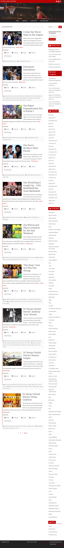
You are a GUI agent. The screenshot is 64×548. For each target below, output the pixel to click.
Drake (50, 288)
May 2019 (51, 203)
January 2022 (52, 169)
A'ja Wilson (7, 257)
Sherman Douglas (53, 446)
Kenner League (27, 384)
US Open (51, 494)
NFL (50, 408)
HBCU (50, 323)
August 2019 (52, 200)
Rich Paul (51, 420)
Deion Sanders (52, 280)
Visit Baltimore (53, 503)
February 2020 (52, 192)
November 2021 (53, 175)
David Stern (52, 277)
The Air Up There (53, 474)
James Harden (52, 334)
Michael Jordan (53, 386)
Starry (33, 257)
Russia (50, 431)
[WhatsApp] (60, 1)
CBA (50, 263)
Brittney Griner (53, 251)
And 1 (50, 226)
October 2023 (52, 143)
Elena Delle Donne (53, 294)
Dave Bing (51, 274)
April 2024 (51, 137)
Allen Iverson (7, 384)
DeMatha (32, 341)
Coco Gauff (51, 268)
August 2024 (52, 135)
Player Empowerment (18, 137)
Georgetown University (55, 308)
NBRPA (50, 403)
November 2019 (53, 195)
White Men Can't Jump (18, 175)
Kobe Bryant (52, 348)
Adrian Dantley (8, 341)
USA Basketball (19, 217)
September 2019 (53, 197)
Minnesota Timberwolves (26, 96)
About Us (24, 20)
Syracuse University (54, 465)
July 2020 (51, 189)
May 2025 (51, 126)
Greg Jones (13, 426)
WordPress (59, 544)
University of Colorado (54, 485)
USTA (50, 500)
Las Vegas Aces (52, 357)
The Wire (51, 480)
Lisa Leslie (30, 299)
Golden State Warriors (54, 317)
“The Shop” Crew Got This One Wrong (31, 268)
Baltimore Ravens (53, 241)
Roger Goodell (52, 426)
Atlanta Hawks (52, 235)
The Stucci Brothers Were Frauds (30, 148)
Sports (14, 61)
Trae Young (52, 483)
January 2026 (52, 118)
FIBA (11, 217)
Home (17, 20)
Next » (26, 433)
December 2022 (53, 152)
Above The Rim (53, 215)
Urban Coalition (27, 426)
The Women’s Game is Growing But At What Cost (55, 90)
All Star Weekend (14, 257)
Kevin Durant (52, 345)
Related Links (44, 20)
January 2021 (52, 183)
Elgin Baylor (52, 297)
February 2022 (52, 166)
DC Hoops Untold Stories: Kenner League (32, 355)
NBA (11, 61)
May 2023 (51, 146)
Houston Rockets (53, 328)
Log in (50, 526)
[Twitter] (56, 1)
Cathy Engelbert (53, 260)
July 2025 (51, 123)
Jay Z (50, 337)
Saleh (50, 434)
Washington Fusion (54, 505)
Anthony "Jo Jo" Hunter (18, 341)
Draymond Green (14, 299)
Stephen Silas (52, 457)
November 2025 (53, 120)
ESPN (50, 300)
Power (50, 417)
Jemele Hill (51, 340)
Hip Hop (51, 325)
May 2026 (51, 115)
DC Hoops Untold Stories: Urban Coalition (31, 397)
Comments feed (53, 532)
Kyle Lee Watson (53, 351)
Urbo (33, 426)
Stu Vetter (27, 343)
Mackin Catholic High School (10, 343)
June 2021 (51, 180)
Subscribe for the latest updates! (55, 32)
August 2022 (52, 157)
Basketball (6, 61)
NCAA (50, 406)
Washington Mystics (54, 508)
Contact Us (34, 20)
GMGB (50, 314)
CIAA (50, 266)
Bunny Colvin (52, 254)
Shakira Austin (52, 443)
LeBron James (23, 299)
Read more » (19, 47)
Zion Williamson (53, 517)
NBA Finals (51, 400)
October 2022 (52, 155)
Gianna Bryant (52, 311)
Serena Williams (53, 437)
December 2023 (53, 140)
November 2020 (53, 186)
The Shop (38, 299)
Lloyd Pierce (52, 365)
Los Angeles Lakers (54, 368)
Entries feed (52, 529)
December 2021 (53, 172)
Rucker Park (52, 428)
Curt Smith (20, 384)
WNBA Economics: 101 (54, 64)
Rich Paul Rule (52, 423)
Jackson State (52, 331)
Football (51, 305)
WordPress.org (53, 534)
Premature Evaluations (55, 67)
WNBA (4, 301)
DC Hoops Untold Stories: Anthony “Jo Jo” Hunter (32, 312)
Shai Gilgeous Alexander (16, 98)
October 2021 (52, 177)
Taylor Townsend (53, 468)
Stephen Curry (52, 454)
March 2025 (52, 129)
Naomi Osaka (52, 394)
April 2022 (51, 163)
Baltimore (51, 238)
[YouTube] (58, 1)
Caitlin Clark (52, 257)
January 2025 (52, 132)
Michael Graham (53, 384)
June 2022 (51, 160)
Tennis (50, 471)
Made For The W (53, 376)
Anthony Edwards (8, 96)
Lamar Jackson (52, 354)
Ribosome (46, 542)
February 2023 (52, 149)
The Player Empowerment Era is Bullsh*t (32, 108)
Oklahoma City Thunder (25, 100)
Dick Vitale (38, 341)
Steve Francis (6, 388)
